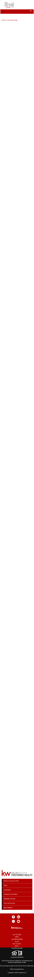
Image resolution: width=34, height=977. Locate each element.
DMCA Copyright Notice (17, 969)
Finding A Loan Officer (10, 894)
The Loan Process (9, 903)
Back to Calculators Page (9, 20)
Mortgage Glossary (9, 898)
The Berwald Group (9, 5)
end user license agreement (25, 965)
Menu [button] (17, 11)
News (5, 885)
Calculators (7, 890)
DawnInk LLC (22, 972)
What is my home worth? (11, 881)
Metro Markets (8, 907)
